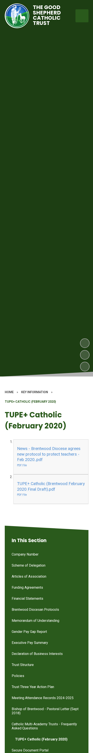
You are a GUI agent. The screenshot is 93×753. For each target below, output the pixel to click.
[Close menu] (81, 15)
